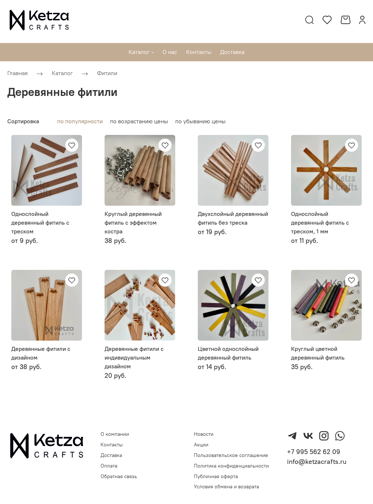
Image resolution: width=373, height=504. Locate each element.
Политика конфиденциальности (231, 466)
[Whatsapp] (340, 436)
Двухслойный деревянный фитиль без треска (233, 218)
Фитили (107, 73)
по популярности (80, 121)
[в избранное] (71, 145)
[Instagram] (324, 436)
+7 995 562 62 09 (313, 452)
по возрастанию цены (139, 121)
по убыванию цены (200, 121)
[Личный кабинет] (362, 19)
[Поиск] (309, 19)
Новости (203, 434)
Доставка (111, 455)
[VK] (308, 436)
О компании (115, 434)
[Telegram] (292, 436)
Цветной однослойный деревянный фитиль (228, 353)
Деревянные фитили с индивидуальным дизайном (134, 357)
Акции (201, 445)
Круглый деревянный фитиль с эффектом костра (133, 222)
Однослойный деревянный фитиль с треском (40, 222)
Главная (17, 73)
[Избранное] (327, 19)
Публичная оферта (216, 476)
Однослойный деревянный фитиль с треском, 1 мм (320, 222)
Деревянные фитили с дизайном (40, 353)
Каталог (62, 73)
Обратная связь (119, 476)
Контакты (112, 445)
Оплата (109, 466)
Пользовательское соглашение (231, 455)
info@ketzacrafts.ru (316, 462)
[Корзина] (345, 20)
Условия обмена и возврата (226, 487)
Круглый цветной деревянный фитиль (318, 353)
